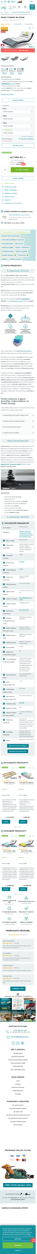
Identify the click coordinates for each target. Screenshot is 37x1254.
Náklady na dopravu (11, 193)
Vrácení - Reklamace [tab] (22, 247)
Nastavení (18, 1239)
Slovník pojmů (17, 1125)
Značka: (18, 24)
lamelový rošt (5, 464)
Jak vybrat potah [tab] (7, 243)
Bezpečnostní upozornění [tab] (10, 236)
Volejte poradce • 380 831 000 (19, 271)
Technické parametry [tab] (22, 232)
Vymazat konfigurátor (27, 136)
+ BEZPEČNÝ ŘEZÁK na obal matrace (19, 217)
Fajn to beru (23, 169)
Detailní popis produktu (7, 94)
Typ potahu (8, 130)
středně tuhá (27, 351)
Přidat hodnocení (17, 1091)
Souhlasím (18, 1245)
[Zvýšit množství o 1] (8, 168)
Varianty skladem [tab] (8, 255)
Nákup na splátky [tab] (21, 251)
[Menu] (32, 7)
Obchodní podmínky (18, 1057)
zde (29, 1234)
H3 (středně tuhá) (24, 598)
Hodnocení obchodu (18, 930)
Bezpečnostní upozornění (17, 751)
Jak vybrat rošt (18, 1112)
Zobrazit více (18, 988)
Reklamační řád (18, 1066)
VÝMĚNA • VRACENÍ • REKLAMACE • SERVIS (18, 1185)
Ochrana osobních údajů (17, 1063)
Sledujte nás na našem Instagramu (18, 996)
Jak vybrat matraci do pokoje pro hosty (18, 1115)
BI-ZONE (21, 703)
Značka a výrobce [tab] (15, 259)
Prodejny (18, 1084)
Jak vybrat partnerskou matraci (18, 1118)
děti (27, 610)
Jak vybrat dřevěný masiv (18, 1122)
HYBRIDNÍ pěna (6, 84)
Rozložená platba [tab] (8, 251)
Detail (6, 822)
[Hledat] (10, 7)
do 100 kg (21, 562)
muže (24, 610)
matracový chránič (15, 464)
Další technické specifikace (18, 746)
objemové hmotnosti (17, 301)
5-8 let (21, 569)
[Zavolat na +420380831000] (2, 1)
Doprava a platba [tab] (7, 247)
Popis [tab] (7, 232)
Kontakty (18, 1094)
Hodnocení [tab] (23, 255)
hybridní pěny (26, 299)
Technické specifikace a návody (18, 1060)
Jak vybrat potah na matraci (18, 1108)
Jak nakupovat (17, 1053)
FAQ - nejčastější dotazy (18, 1070)
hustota (13, 84)
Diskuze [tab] (4, 259)
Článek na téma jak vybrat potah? (17, 441)
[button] (16, 894)
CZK (31, 2)
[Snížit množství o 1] (8, 171)
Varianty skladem (17, 100)
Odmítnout (18, 1250)
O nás (18, 1081)
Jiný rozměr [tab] (19, 243)
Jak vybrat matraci (18, 1105)
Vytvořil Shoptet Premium (12, 1194)
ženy (20, 610)
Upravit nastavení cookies (18, 1199)
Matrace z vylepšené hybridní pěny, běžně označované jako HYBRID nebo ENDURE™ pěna (26, 534)
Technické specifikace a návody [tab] (13, 240)
